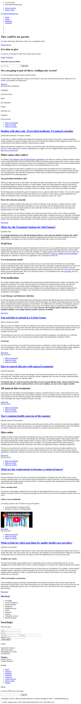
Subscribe (25, 66)
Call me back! (6, 639)
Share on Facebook (11, 123)
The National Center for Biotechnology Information (27, 159)
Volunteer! (8, 23)
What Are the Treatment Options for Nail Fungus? (28, 227)
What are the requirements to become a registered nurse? (32, 469)
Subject (3, 637)
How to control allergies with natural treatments (27, 366)
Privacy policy (10, 10)
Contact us (8, 677)
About (7, 19)
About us (8, 671)
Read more (4, 222)
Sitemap (7, 683)
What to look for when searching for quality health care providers (36, 542)
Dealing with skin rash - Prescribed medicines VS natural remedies (37, 131)
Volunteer (8, 675)
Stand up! (4, 84)
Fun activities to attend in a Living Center (23, 317)
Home (7, 17)
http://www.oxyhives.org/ (9, 150)
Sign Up (24, 695)
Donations (8, 21)
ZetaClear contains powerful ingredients (64, 253)
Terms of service (10, 8)
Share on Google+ (11, 126)
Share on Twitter (10, 125)
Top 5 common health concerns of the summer (26, 416)
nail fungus (68, 271)
